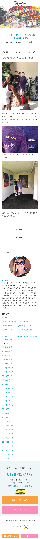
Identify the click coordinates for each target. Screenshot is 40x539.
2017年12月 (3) (7, 417)
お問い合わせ (31, 520)
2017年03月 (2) (7, 450)
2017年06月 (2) (7, 438)
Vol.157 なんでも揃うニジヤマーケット (15, 321)
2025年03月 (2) (7, 351)
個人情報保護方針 (16, 520)
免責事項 (24, 520)
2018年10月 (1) (7, 384)
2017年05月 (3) (7, 442)
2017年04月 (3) (7, 446)
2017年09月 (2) (7, 429)
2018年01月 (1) (7, 413)
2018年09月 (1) (7, 388)
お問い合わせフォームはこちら (20, 486)
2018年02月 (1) (7, 409)
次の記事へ (20, 238)
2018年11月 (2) (7, 380)
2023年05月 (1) (7, 355)
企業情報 (7, 520)
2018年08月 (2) (7, 392)
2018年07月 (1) (7, 396)
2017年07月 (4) (7, 434)
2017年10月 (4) (7, 425)
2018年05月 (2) (7, 405)
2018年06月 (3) (7, 401)
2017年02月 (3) (7, 454)
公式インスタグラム (18, 526)
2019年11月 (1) (7, 363)
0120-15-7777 (20, 474)
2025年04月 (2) (7, 347)
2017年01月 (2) (7, 458)
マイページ (20, 509)
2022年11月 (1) (7, 359)
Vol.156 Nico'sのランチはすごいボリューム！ (17, 326)
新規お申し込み (20, 500)
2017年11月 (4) (7, 421)
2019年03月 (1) (7, 372)
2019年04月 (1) (7, 368)
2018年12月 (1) (7, 376)
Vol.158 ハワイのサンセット (11, 317)
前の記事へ (20, 229)
